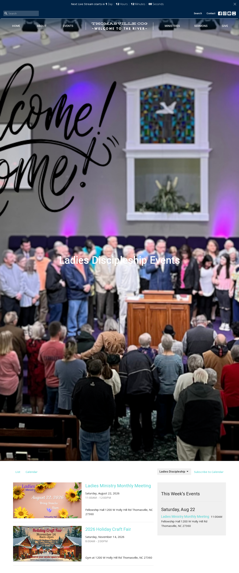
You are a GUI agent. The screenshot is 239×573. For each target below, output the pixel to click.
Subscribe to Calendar (209, 472)
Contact (211, 13)
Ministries (172, 26)
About (41, 26)
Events (68, 26)
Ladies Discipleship (172, 471)
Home (16, 26)
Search (198, 13)
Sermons (200, 26)
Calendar (32, 472)
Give (225, 26)
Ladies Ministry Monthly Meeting (185, 516)
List (17, 472)
